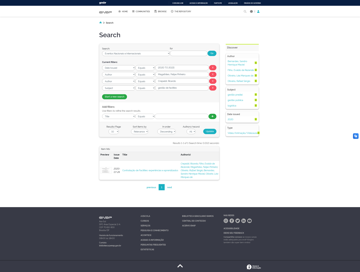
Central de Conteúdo (194, 220)
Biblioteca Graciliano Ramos (198, 216)
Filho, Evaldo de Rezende (241, 69)
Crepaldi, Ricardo (189, 163)
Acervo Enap (189, 225)
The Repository (183, 11)
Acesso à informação (199, 3)
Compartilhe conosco (233, 236)
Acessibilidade (231, 228)
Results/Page (113, 126)
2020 (230, 119)
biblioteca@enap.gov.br (110, 245)
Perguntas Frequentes (153, 244)
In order (166, 126)
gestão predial (235, 94)
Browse (162, 11)
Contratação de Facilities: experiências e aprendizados (150, 170)
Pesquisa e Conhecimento (155, 230)
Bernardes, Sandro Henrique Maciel (237, 63)
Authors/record (191, 126)
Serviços (145, 225)
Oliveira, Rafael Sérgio (192, 170)
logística (232, 105)
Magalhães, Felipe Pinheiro (204, 166)
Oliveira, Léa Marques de (240, 75)
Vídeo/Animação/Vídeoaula (242, 132)
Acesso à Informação (152, 239)
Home (125, 11)
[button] (251, 11)
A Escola (145, 216)
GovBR (102, 3)
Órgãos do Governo (252, 3)
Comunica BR (177, 3)
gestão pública (235, 100)
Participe (218, 3)
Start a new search (114, 96)
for (171, 48)
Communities (143, 11)
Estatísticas (147, 249)
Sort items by (140, 126)
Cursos (145, 220)
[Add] (212, 116)
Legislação (233, 3)
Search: (106, 48)
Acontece (146, 235)
